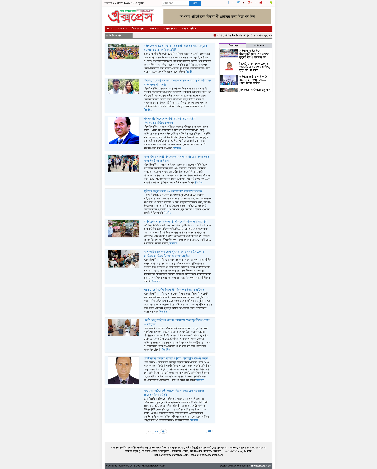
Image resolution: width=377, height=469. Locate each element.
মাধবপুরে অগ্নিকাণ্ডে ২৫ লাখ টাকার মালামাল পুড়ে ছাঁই (254, 91)
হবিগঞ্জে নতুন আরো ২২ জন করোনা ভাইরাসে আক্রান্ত (173, 191)
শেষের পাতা (154, 28)
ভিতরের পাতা (138, 28)
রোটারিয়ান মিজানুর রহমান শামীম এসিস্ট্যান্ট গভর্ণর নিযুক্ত (176, 358)
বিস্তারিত (190, 71)
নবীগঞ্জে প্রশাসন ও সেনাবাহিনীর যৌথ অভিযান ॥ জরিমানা (175, 221)
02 (156, 431)
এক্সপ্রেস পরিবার (189, 28)
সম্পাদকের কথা (170, 28)
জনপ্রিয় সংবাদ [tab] (259, 45)
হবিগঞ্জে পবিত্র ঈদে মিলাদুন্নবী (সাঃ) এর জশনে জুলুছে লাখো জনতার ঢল (243, 35)
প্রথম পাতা (122, 28)
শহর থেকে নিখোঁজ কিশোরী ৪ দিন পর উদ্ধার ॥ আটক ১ (174, 290)
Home (110, 28)
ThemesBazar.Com (261, 465)
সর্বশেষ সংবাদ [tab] (232, 45)
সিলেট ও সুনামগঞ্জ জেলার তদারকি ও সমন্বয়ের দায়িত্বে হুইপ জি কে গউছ (254, 67)
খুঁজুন (195, 3)
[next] (163, 431)
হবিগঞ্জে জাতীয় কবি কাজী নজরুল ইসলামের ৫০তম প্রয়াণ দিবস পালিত (253, 80)
